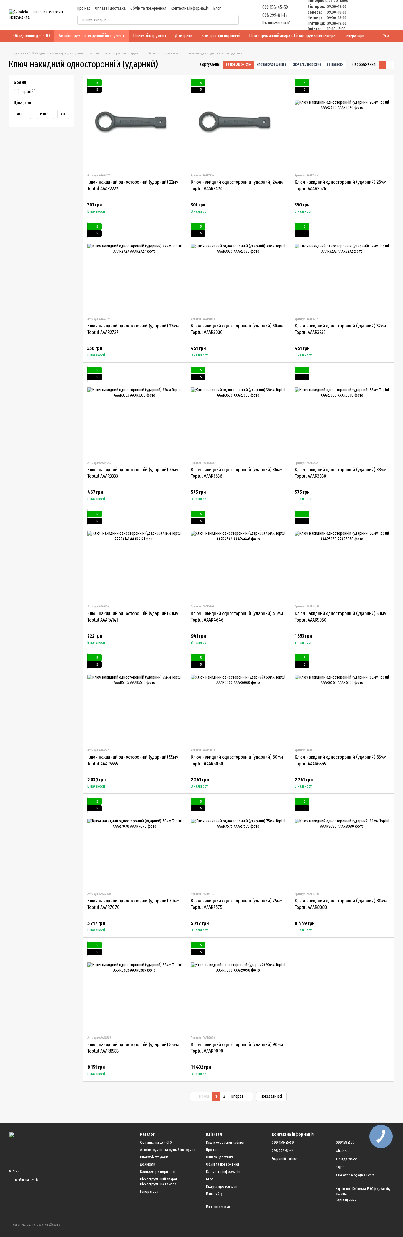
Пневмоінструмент (149, 35)
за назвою (335, 64)
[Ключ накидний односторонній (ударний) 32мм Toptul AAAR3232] (342, 267)
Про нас (83, 8)
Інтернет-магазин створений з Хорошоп (35, 1225)
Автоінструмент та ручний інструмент (91, 35)
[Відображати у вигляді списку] (390, 65)
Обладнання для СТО (31, 35)
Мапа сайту (214, 1194)
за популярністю (238, 64)
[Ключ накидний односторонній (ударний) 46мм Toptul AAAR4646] (238, 555)
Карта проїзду (346, 1199)
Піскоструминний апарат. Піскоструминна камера (292, 35)
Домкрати (183, 35)
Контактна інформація (190, 8)
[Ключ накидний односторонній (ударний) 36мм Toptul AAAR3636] (238, 411)
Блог (217, 8)
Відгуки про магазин (221, 1186)
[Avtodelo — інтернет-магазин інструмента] (23, 1146)
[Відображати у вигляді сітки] (382, 65)
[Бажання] (358, 14)
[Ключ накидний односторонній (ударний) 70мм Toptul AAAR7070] (134, 842)
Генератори (354, 35)
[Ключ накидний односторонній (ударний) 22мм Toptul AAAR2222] (134, 123)
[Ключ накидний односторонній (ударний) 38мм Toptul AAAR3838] (342, 411)
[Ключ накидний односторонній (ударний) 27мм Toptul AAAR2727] (134, 267)
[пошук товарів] (234, 20)
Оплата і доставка (110, 8)
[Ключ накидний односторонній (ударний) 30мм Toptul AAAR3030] (238, 267)
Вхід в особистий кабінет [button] (225, 1142)
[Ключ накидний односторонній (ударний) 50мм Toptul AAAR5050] (342, 555)
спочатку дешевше (272, 64)
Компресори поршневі (220, 35)
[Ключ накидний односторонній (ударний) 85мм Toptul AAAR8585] (134, 986)
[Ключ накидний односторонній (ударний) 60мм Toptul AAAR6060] (238, 698)
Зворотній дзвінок (284, 1159)
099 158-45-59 (275, 7)
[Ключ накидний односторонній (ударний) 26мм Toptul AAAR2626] (342, 123)
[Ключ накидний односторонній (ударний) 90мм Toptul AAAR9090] (238, 986)
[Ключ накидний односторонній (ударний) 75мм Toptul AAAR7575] (238, 842)
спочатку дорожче (307, 64)
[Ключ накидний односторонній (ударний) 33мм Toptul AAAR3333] (134, 411)
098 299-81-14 (275, 15)
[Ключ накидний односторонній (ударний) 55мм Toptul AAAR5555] (134, 698)
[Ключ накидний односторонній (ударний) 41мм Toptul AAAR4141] (134, 555)
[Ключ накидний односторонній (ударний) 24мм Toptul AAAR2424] (238, 123)
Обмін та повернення (148, 8)
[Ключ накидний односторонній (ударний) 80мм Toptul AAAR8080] (342, 842)
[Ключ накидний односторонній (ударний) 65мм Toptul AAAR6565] (342, 698)
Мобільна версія (26, 1180)
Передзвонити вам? (276, 22)
